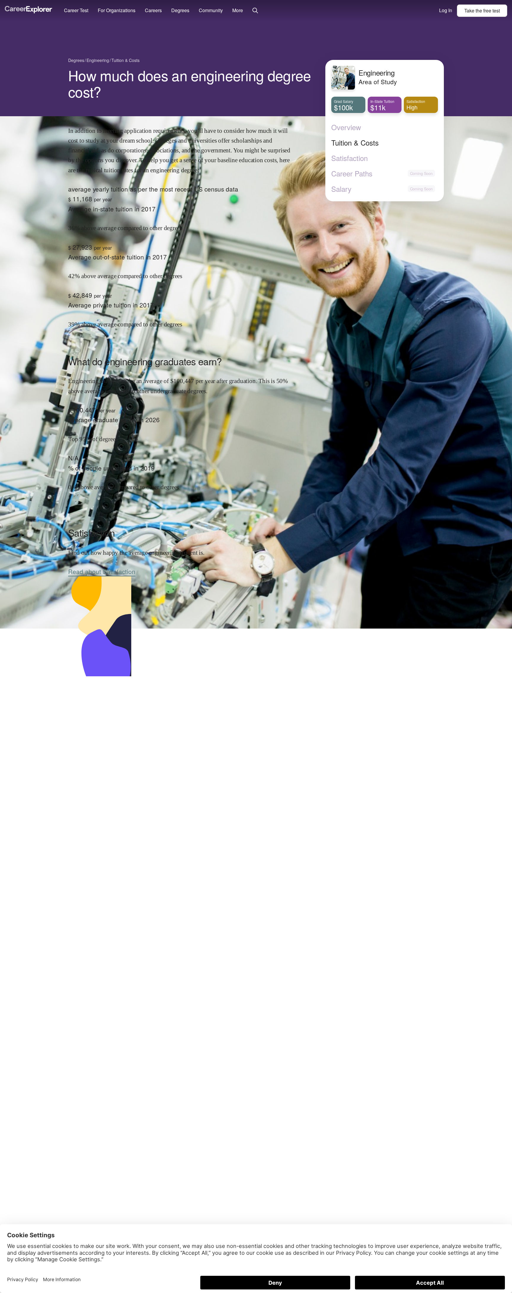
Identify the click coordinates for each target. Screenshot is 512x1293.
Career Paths (351, 173)
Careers (153, 10)
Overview (346, 127)
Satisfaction (349, 158)
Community (211, 10)
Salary (341, 189)
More (237, 10)
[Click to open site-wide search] (255, 10)
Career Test (76, 10)
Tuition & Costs (355, 142)
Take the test (482, 10)
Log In (445, 10)
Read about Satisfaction (101, 571)
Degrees (180, 10)
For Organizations (116, 10)
